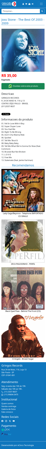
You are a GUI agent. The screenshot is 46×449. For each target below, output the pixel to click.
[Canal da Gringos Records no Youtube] (14, 420)
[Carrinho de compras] (26, 4)
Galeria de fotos (8, 409)
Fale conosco (7, 412)
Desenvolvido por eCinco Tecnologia (17, 445)
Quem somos (7, 403)
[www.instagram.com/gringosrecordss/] (6, 420)
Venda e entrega (8, 406)
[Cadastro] (23, 4)
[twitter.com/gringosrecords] (10, 420)
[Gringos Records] (8, 4)
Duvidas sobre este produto (25, 86)
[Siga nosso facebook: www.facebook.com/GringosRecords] (2, 420)
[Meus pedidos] (29, 4)
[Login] (32, 4)
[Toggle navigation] (41, 4)
